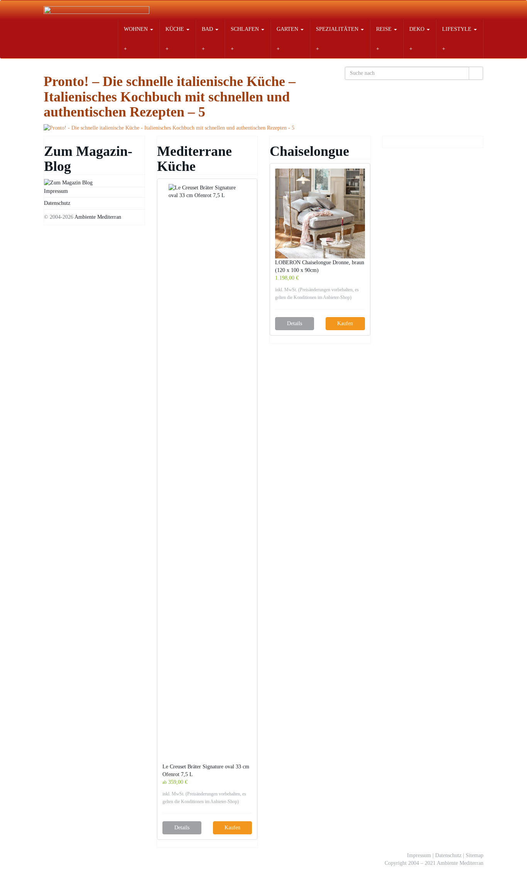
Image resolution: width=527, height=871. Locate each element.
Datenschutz (57, 203)
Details (181, 827)
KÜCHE (176, 29)
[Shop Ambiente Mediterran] (96, 10)
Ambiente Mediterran (97, 217)
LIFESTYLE (457, 29)
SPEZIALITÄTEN (338, 29)
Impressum (56, 191)
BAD (208, 29)
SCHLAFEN (245, 29)
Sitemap (474, 855)
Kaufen (232, 827)
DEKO (417, 29)
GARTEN (288, 29)
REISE (384, 29)
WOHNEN (136, 29)
